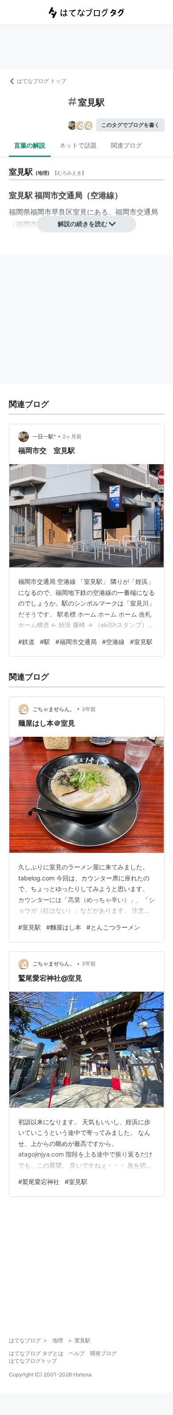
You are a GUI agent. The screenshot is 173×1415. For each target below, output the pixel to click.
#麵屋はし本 (63, 927)
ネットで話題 (78, 145)
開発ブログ (103, 1353)
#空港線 (113, 641)
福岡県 (19, 211)
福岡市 (40, 211)
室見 (80, 211)
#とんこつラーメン (113, 927)
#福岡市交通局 (76, 641)
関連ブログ (126, 145)
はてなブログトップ (33, 1360)
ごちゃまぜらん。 (53, 709)
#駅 (45, 641)
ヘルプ (77, 1353)
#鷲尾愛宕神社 (38, 1181)
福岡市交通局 (136, 211)
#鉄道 (26, 641)
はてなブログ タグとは (36, 1353)
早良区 (62, 211)
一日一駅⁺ (44, 436)
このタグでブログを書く (130, 124)
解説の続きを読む (82, 223)
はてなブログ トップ (41, 81)
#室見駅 (141, 641)
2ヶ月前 (72, 436)
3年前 (89, 709)
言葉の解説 (29, 145)
